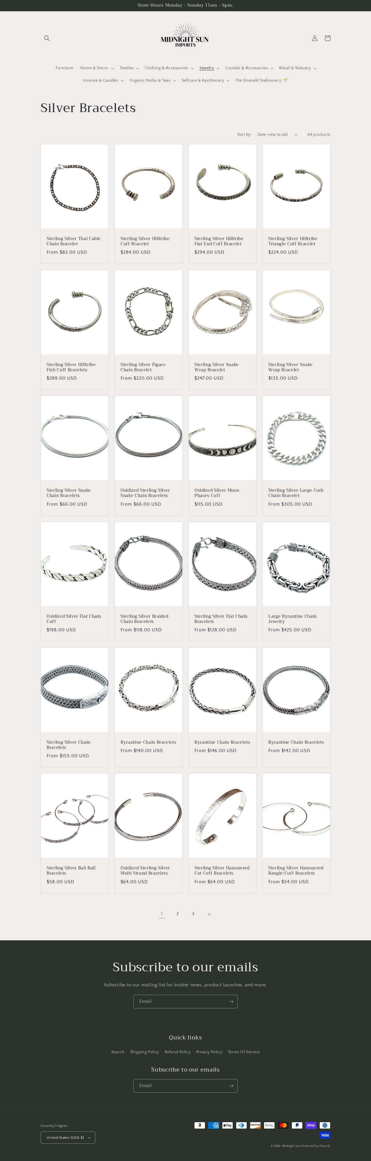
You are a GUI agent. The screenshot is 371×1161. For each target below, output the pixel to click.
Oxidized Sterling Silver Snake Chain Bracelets (145, 493)
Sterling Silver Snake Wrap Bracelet (216, 367)
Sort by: (244, 134)
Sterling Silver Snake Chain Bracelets (69, 493)
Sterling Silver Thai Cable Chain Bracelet (74, 241)
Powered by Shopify (315, 1146)
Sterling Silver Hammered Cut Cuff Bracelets (222, 871)
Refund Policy (177, 1052)
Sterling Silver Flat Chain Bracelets (221, 619)
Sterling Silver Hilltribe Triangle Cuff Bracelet (293, 241)
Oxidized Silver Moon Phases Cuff (216, 493)
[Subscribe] (231, 1001)
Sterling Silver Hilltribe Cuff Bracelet (145, 241)
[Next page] (209, 914)
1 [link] (162, 914)
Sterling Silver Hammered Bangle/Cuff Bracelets (295, 871)
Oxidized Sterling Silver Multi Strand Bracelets (145, 871)
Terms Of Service (244, 1052)
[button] (47, 38)
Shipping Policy (144, 1052)
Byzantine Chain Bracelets (149, 742)
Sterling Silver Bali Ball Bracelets (71, 871)
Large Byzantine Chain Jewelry (292, 619)
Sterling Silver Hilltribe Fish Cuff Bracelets (71, 367)
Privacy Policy (209, 1052)
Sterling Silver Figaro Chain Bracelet (143, 367)
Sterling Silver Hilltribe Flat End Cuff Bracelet (219, 241)
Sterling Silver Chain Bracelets (68, 745)
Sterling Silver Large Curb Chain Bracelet (296, 493)
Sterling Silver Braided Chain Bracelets (144, 619)
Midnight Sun (291, 1146)
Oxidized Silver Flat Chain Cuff (74, 619)
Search (118, 1052)
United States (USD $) (65, 1138)
